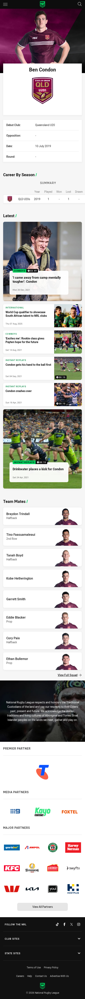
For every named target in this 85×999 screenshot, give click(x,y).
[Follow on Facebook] (64, 924)
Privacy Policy (51, 967)
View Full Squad (67, 675)
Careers (20, 975)
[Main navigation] (5, 4)
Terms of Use (34, 967)
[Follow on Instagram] (78, 924)
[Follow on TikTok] (57, 924)
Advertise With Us (59, 975)
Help (29, 975)
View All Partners (42, 907)
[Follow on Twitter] (71, 924)
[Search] (79, 4)
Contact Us (41, 975)
